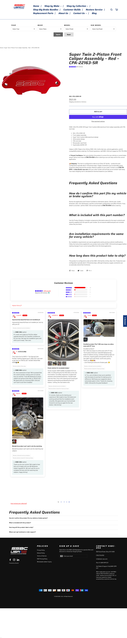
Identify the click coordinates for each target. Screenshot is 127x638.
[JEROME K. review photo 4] (59, 363)
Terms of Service (41, 556)
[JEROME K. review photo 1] (63, 340)
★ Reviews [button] (125, 321)
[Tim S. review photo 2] (85, 339)
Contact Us (79, 13)
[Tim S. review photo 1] (99, 328)
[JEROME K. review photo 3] (54, 363)
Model (67, 25)
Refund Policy (41, 553)
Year (13, 25)
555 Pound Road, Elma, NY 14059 (105, 551)
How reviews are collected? (19, 503)
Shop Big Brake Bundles (46, 9)
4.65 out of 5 (47, 291)
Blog (94, 13)
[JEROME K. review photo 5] (64, 363)
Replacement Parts (43, 13)
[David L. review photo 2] (14, 441)
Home (36, 6)
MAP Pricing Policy (42, 559)
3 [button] (64, 502)
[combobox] (23, 29)
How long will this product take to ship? (21, 527)
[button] (72, 66)
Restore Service (94, 9)
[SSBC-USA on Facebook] (10, 560)
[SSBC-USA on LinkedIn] (18, 560)
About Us (63, 13)
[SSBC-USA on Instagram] (14, 560)
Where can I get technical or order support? (22, 532)
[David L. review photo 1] (27, 418)
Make (40, 25)
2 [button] (61, 502)
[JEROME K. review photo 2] (50, 363)
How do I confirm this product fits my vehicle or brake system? (28, 518)
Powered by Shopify (14, 563)
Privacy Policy (41, 550)
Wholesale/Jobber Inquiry (44, 561)
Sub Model (96, 25)
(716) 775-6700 (100, 555)
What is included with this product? (20, 522)
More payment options (98, 121)
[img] (15, 312)
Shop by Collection (77, 6)
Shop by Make (52, 6)
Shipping (71, 102)
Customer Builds (72, 9)
